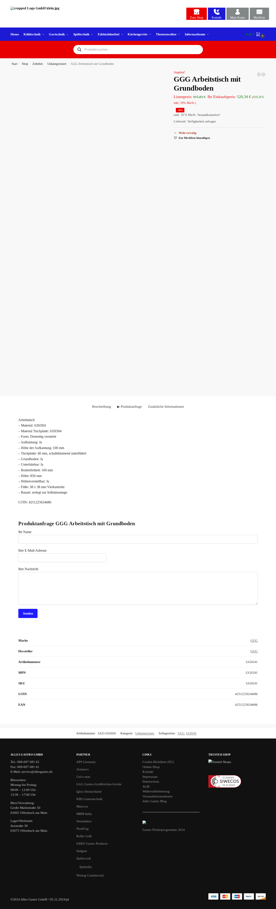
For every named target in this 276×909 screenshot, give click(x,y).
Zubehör (38, 63)
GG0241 (191, 733)
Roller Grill (84, 836)
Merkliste (259, 17)
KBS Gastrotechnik (89, 799)
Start (14, 63)
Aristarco (82, 769)
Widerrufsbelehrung (156, 791)
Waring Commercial (90, 875)
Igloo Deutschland (88, 791)
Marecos (82, 806)
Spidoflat (85, 867)
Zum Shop (196, 17)
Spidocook (83, 858)
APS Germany (86, 762)
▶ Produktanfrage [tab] (129, 406)
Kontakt (216, 17)
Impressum (150, 776)
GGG (254, 640)
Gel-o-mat (83, 776)
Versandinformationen (157, 796)
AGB (145, 786)
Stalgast (81, 851)
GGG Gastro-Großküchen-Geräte (99, 784)
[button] (256, 34)
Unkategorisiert (56, 63)
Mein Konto (237, 17)
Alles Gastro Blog (154, 801)
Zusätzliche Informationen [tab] (166, 406)
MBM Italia (84, 814)
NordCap (82, 828)
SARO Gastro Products (92, 843)
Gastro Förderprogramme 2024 (163, 830)
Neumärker (84, 821)
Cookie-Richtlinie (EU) (158, 762)
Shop (25, 63)
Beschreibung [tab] (101, 406)
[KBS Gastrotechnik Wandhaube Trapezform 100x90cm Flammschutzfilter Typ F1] (263, 74)
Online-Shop (151, 767)
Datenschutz (150, 781)
